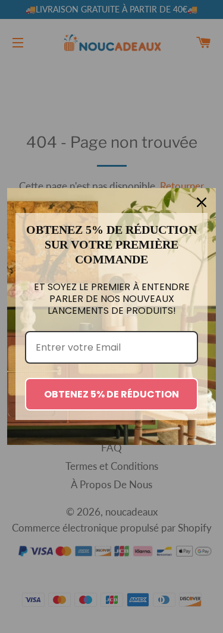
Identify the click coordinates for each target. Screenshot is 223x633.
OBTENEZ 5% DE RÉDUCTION (111, 394)
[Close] (201, 202)
